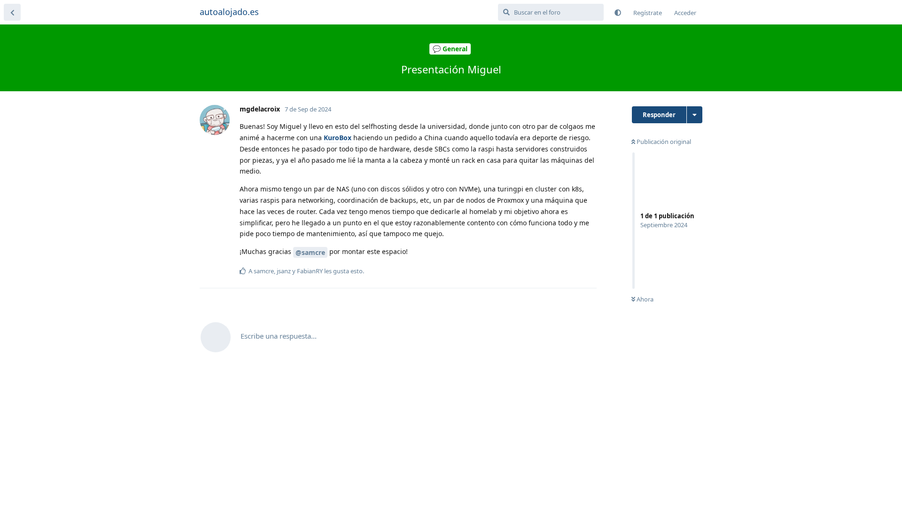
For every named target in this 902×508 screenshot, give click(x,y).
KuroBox (337, 137)
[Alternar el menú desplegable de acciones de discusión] (694, 114)
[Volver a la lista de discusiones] (12, 12)
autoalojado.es (229, 11)
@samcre (310, 252)
